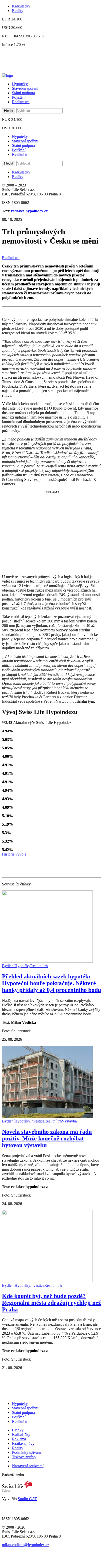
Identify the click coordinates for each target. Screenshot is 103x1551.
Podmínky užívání (26, 1452)
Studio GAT (27, 1499)
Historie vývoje (14, 854)
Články (18, 1430)
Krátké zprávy (23, 1443)
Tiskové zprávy (24, 1457)
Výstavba (69, 1121)
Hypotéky (20, 84)
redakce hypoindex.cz (29, 211)
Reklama (19, 1439)
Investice (37, 1121)
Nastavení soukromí (28, 1466)
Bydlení (8, 966)
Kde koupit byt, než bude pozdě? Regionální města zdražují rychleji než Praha (51, 1303)
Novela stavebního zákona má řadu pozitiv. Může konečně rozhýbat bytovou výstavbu (47, 1138)
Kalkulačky (21, 6)
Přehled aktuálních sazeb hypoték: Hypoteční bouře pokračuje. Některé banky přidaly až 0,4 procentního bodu (51, 983)
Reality (17, 10)
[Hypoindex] (7, 75)
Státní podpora (23, 93)
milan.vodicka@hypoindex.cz (25, 1545)
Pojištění (19, 97)
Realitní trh (21, 102)
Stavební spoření (25, 88)
